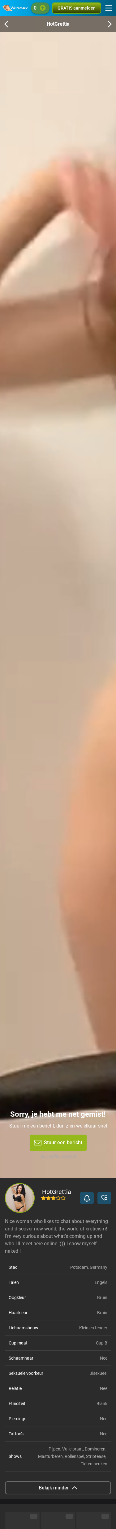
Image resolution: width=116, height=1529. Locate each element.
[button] (87, 1198)
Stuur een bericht (63, 1142)
